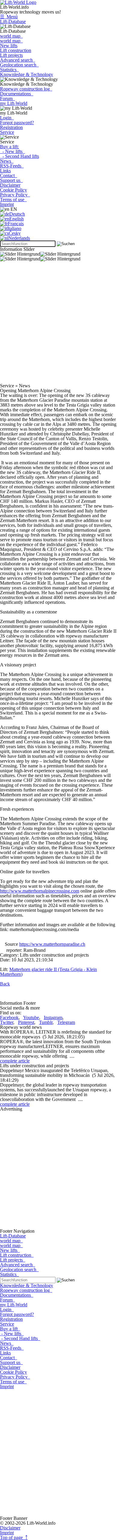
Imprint (7, 204)
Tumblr (45, 1022)
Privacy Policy (15, 194)
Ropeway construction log (26, 88)
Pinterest (26, 1022)
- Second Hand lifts (19, 156)
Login (7, 117)
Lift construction (15, 50)
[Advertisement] (58, 324)
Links (5, 170)
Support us (11, 180)
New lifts (8, 45)
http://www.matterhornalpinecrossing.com (39, 890)
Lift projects (11, 55)
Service (7, 132)
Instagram (53, 1017)
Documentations (16, 93)
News (7, 161)
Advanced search (17, 60)
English (16, 218)
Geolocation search (19, 64)
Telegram (66, 1022)
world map (11, 35)
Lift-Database (13, 21)
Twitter (6, 1022)
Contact (8, 175)
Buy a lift (10, 1328)
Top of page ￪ (14, 1537)
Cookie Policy (13, 189)
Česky (15, 233)
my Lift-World (13, 103)
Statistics (9, 69)
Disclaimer (10, 185)
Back (5, 983)
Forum (7, 98)
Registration (11, 127)
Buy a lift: (9, 146)
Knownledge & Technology (26, 74)
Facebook (9, 1017)
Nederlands (19, 238)
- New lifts (12, 151)
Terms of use (13, 199)
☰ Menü (9, 16)
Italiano (14, 228)
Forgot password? (17, 122)
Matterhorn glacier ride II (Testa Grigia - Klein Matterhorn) (48, 972)
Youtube (31, 1017)
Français (16, 223)
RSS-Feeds (12, 165)
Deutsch (17, 214)
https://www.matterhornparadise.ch (52, 944)
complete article (15, 1060)
